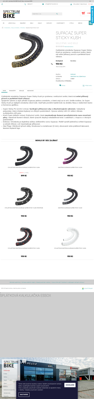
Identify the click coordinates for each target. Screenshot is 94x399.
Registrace (84, 4)
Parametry (12, 90)
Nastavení (24, 394)
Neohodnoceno (68, 46)
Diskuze (21, 90)
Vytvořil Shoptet (88, 288)
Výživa (71, 23)
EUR (92, 4)
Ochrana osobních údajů (28, 282)
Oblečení (23, 23)
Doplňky (49, 23)
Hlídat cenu (88, 85)
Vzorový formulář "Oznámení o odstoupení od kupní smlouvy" (67, 282)
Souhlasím (70, 385)
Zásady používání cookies (43, 282)
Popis (4, 90)
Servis (80, 23)
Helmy (40, 23)
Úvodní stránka (3, 23)
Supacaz (73, 74)
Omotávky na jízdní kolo (78, 76)
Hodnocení (30, 90)
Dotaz (63, 85)
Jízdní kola (11, 23)
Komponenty (61, 23)
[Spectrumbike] (11, 14)
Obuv (31, 23)
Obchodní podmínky (15, 282)
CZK (89, 4)
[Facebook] (2, 4)
